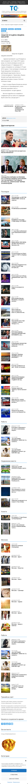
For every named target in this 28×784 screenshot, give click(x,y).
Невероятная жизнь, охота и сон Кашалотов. (19, 411)
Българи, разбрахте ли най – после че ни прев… (19, 366)
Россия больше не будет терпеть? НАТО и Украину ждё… (19, 255)
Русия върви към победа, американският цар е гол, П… (19, 277)
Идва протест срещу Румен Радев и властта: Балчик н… (19, 401)
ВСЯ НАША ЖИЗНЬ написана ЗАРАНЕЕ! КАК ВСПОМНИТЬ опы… (18, 333)
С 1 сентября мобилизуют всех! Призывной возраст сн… (19, 232)
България (4, 29)
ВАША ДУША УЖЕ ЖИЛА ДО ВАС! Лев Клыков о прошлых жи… (19, 244)
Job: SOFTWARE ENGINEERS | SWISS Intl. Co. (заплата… (19, 440)
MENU (5, 20)
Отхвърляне (14, 774)
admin (6, 39)
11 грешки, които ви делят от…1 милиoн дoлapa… (17, 687)
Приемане (14, 770)
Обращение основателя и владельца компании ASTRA (19, 676)
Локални (11, 29)
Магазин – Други (16, 557)
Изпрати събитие (14, 3)
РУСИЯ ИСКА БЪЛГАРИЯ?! (19, 208)
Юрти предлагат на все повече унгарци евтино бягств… (18, 491)
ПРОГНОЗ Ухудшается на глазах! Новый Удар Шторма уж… (19, 266)
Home (2, 24)
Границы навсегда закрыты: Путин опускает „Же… (19, 389)
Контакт (5, 1)
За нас (9, 1)
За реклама (14, 1)
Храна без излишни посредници (17, 546)
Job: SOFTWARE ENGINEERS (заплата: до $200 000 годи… (18, 451)
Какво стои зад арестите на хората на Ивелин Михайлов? (13, 151)
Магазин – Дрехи (17, 613)
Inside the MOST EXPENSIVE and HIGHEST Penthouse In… (18, 479)
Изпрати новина (21, 1)
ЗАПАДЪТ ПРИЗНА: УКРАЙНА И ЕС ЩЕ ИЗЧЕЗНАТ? (17, 356)
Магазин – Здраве (17, 601)
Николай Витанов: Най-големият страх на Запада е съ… (18, 322)
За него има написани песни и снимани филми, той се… (19, 526)
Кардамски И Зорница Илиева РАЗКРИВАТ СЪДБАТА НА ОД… (18, 378)
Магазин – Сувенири (17, 590)
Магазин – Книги (16, 579)
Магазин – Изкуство (17, 568)
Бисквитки (10, 782)
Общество (17, 29)
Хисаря (3, 31)
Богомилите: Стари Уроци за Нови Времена (19, 518)
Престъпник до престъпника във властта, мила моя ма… (18, 311)
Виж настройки (14, 778)
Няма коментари (5, 41)
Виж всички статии (11, 118)
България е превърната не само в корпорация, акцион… (18, 429)
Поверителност (16, 782)
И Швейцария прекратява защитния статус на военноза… (19, 345)
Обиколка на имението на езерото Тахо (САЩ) (19, 501)
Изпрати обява (5, 3)
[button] (26, 760)
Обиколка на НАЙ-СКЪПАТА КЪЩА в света (19, 467)
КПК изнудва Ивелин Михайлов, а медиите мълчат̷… (18, 300)
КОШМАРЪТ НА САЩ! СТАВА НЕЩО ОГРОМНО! (19, 220)
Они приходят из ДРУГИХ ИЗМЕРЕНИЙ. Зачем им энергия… (19, 199)
